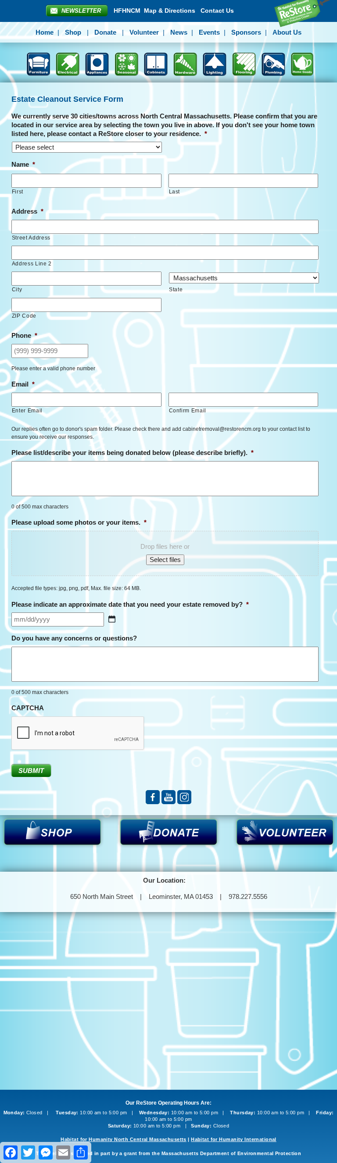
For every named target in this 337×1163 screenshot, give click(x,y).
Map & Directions (169, 10)
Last (174, 192)
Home (45, 32)
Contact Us (217, 10)
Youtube (168, 797)
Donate (105, 32)
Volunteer (144, 32)
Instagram (184, 797)
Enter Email (27, 411)
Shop (73, 32)
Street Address (31, 238)
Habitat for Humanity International (233, 1139)
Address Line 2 (32, 264)
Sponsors (246, 32)
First (17, 192)
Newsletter (81, 10)
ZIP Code (24, 316)
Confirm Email (188, 411)
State (176, 289)
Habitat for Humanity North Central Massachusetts (123, 1139)
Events (209, 32)
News (178, 32)
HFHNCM (127, 10)
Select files (165, 559)
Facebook (153, 797)
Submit (31, 770)
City (17, 289)
